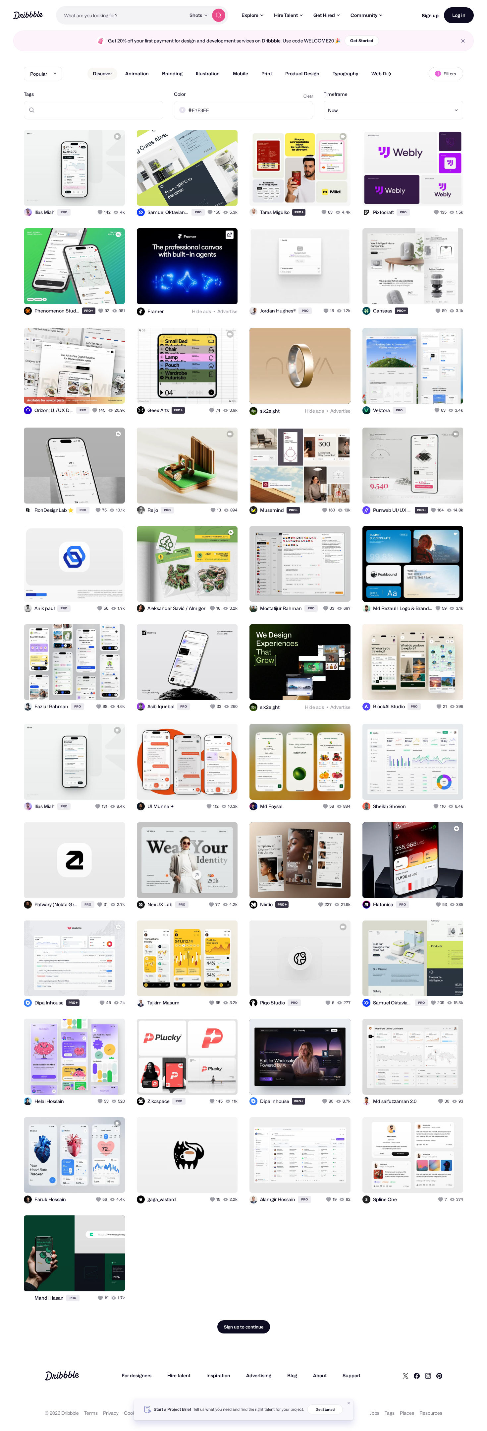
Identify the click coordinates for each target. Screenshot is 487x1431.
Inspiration (218, 1375)
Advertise (227, 311)
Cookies (132, 1413)
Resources (430, 1413)
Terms (91, 1413)
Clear (308, 96)
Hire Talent (286, 15)
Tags (29, 94)
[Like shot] (112, 193)
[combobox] (121, 15)
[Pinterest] (439, 1376)
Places (407, 1413)
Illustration (208, 73)
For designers (136, 1375)
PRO (64, 212)
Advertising (258, 1375)
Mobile (240, 73)
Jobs (374, 1413)
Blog (292, 1375)
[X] (405, 1376)
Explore (250, 15)
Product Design (302, 73)
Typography (345, 73)
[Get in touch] (86, 193)
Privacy (111, 1413)
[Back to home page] (28, 15)
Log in (458, 15)
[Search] (218, 15)
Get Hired (324, 15)
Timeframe (336, 94)
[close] (463, 41)
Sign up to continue (243, 1326)
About (320, 1375)
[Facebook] (417, 1376)
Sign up (430, 15)
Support (351, 1375)
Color (180, 94)
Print (266, 73)
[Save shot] (99, 193)
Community (364, 15)
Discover (102, 73)
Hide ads (201, 311)
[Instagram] (428, 1376)
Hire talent (178, 1375)
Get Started (361, 40)
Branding (172, 73)
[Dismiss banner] (349, 1403)
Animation (137, 73)
